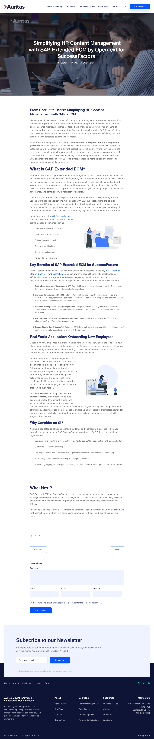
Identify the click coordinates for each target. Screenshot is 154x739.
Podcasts (107, 714)
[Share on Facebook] (31, 535)
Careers (58, 714)
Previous (38, 549)
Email (64, 588)
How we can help (54, 6)
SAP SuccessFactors (61, 216)
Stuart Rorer (88, 63)
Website (96, 588)
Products (26, 683)
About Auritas (61, 703)
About (16, 683)
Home (7, 683)
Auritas (116, 6)
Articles (106, 709)
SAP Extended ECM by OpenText (46, 175)
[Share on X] (35, 535)
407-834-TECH (143, 713)
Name (33, 588)
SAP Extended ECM (114, 510)
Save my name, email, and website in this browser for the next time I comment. (67, 603)
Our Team (59, 709)
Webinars (107, 720)
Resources (103, 6)
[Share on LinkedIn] (39, 535)
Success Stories (87, 6)
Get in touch (140, 6)
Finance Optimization (89, 720)
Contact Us (50, 683)
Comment (35, 568)
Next (117, 549)
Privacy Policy (144, 735)
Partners (71, 6)
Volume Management (89, 703)
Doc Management (87, 714)
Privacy (38, 683)
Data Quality (84, 709)
